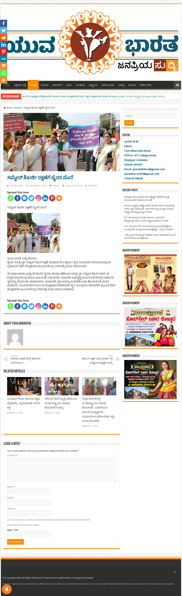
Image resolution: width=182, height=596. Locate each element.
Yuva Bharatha (16, 186)
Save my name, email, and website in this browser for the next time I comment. (50, 519)
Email (10, 497)
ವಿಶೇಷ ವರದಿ (145, 85)
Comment (13, 455)
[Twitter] (31, 198)
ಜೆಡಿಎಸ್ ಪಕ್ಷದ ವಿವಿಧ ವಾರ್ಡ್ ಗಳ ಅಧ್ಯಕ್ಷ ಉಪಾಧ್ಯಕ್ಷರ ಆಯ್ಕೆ (97, 359)
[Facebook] (17, 198)
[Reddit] (3, 37)
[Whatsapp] (10, 198)
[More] (59, 198)
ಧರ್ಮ (69, 85)
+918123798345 (133, 178)
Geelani (90, 577)
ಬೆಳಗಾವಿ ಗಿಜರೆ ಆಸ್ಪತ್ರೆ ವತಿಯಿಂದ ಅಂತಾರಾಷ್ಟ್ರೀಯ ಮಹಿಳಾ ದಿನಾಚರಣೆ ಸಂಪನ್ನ (61, 403)
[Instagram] (38, 198)
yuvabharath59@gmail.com (141, 173)
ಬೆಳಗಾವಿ (33, 85)
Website (11, 508)
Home (9, 107)
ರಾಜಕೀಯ (80, 85)
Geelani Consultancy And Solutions (25, 584)
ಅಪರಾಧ (132, 85)
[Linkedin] (45, 198)
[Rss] (175, 572)
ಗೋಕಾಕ (45, 85)
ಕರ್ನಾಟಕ (56, 85)
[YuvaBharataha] (91, 41)
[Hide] (1, 87)
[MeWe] (3, 58)
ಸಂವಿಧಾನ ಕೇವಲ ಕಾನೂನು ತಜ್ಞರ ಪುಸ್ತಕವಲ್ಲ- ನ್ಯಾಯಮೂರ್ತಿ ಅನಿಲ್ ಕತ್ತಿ (23, 403)
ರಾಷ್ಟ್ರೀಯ (93, 85)
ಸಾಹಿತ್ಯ (121, 85)
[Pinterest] (52, 198)
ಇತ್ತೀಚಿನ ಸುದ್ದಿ (20, 85)
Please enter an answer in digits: (23, 525)
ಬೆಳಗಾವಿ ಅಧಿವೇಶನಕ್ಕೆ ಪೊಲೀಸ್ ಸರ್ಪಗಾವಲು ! (26, 359)
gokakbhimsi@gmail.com (149, 169)
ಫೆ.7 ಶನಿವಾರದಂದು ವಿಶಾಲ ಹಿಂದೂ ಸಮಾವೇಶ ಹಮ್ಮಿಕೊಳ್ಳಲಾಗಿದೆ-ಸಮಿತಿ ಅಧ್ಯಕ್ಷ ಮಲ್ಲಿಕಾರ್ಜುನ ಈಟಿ (69, 96)
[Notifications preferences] (7, 589)
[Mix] (3, 65)
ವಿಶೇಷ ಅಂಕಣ (107, 85)
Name (11, 486)
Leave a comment (74, 186)
